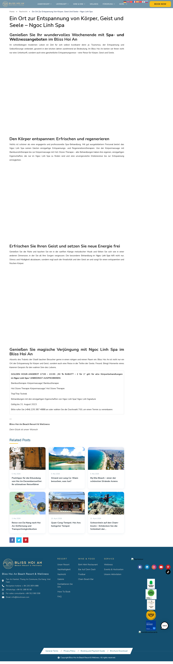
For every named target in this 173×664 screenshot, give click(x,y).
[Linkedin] (147, 567)
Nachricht (23, 11)
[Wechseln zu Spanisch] (137, 2)
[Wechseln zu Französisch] (134, 2)
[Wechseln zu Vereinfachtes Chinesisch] (140, 2)
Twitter (19, 540)
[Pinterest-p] (168, 567)
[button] (164, 625)
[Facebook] (140, 567)
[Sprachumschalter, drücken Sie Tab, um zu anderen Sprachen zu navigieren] (125, 2)
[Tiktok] (168, 571)
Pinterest (25, 540)
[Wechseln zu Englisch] (128, 2)
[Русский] (146, 2)
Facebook (12, 540)
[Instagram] (154, 567)
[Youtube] (161, 567)
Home (11, 11)
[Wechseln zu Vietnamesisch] (131, 2)
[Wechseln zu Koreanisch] (143, 2)
